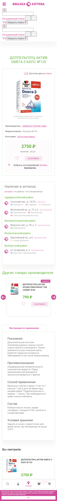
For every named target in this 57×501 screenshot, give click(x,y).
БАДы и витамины (26, 136)
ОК (28, 498)
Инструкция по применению (24, 328)
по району (19, 191)
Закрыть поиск (16, 22)
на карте (9, 191)
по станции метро (34, 191)
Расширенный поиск (13, 18)
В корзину (33, 158)
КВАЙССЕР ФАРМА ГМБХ (34, 126)
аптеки (43, 165)
